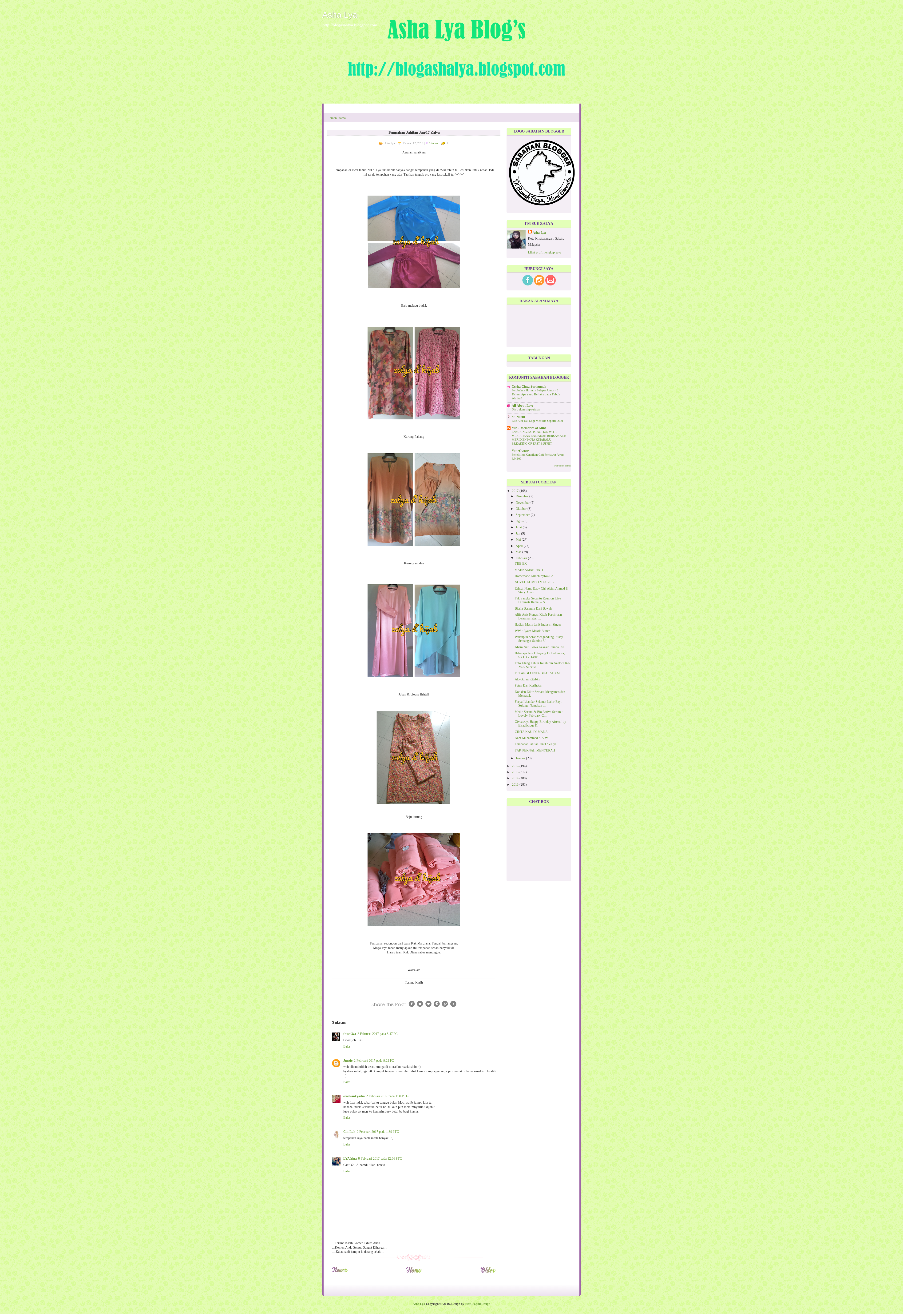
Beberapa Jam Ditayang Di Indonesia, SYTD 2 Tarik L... (540, 655)
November (523, 502)
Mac (519, 552)
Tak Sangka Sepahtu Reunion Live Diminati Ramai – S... (538, 600)
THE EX (521, 563)
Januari (521, 758)
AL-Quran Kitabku (527, 679)
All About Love (522, 405)
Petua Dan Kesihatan (528, 685)
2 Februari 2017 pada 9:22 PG (374, 1060)
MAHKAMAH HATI (529, 570)
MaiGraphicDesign (477, 1304)
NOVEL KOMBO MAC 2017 (534, 582)
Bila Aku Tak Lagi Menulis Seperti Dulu (537, 420)
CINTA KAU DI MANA (531, 732)
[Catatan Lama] (488, 1272)
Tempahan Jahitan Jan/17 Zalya (535, 744)
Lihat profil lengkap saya (544, 252)
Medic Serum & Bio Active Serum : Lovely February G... (539, 713)
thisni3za (349, 1034)
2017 (515, 491)
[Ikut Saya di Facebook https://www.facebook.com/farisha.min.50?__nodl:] (527, 284)
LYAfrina (350, 1158)
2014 (515, 778)
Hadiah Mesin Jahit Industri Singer (538, 624)
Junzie (347, 1060)
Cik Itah (349, 1131)
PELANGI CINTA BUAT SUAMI (538, 673)
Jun (518, 533)
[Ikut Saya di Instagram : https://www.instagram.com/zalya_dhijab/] (539, 284)
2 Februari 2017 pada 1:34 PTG (387, 1096)
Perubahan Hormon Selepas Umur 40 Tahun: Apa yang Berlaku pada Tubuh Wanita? (536, 394)
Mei (519, 539)
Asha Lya (339, 15)
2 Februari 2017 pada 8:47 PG (377, 1034)
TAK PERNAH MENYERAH (535, 750)
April (520, 546)
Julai (519, 527)
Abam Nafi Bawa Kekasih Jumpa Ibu (539, 647)
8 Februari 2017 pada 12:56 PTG (380, 1158)
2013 (515, 784)
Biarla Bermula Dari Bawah (533, 608)
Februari (522, 558)
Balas (346, 1046)
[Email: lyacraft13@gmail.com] (550, 284)
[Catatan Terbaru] (340, 1272)
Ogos (519, 521)
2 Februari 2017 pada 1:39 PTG (378, 1131)
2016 (515, 766)
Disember (522, 496)
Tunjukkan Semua (562, 465)
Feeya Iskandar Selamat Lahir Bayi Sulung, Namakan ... (538, 703)
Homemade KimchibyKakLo (534, 576)
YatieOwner (520, 451)
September (523, 515)
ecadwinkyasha (354, 1096)
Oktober (521, 508)
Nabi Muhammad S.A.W (531, 738)
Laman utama (337, 118)
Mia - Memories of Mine (529, 428)
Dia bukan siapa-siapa (526, 409)
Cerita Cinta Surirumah (529, 386)
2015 (515, 772)
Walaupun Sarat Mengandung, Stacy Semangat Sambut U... (539, 639)
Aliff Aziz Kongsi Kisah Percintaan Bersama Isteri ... (538, 616)
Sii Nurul (518, 417)
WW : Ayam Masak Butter (532, 631)
